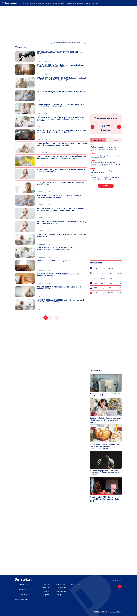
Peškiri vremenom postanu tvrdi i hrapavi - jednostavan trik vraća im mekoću (104, 149)
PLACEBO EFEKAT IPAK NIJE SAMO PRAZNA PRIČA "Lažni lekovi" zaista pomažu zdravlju (60, 105)
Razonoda (94, 3)
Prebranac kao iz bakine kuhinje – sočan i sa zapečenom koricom (106, 171)
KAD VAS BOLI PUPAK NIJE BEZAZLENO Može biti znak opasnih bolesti (59, 288)
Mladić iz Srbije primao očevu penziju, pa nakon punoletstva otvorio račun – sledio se (105, 473)
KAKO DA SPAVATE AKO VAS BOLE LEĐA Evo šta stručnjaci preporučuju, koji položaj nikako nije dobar (61, 131)
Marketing (24, 584)
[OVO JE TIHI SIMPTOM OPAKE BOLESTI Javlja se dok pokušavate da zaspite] (25, 278)
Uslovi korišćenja (21, 599)
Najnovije (25, 3)
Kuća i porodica (66, 3)
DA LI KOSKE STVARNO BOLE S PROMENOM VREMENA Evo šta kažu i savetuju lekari (61, 92)
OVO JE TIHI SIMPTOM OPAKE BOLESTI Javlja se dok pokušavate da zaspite (58, 275)
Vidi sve (106, 186)
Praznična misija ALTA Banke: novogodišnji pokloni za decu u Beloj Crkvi (104, 499)
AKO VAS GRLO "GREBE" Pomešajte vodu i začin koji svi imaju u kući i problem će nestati (62, 223)
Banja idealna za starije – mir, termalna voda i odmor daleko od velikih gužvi (106, 178)
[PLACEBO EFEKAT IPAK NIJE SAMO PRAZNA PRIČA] (25, 108)
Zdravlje (87, 3)
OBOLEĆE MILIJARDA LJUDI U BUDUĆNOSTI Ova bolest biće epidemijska (61, 236)
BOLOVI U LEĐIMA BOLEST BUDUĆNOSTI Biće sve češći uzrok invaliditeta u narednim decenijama (60, 249)
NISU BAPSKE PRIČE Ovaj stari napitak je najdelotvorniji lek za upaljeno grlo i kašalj (61, 170)
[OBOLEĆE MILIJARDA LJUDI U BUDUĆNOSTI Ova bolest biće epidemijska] (25, 239)
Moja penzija (56, 3)
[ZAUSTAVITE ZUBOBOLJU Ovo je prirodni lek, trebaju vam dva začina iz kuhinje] (25, 187)
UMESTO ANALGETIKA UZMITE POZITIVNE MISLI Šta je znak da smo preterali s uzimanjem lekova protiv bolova (61, 157)
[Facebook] (120, 586)
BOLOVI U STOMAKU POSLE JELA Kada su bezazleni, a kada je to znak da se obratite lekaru (62, 196)
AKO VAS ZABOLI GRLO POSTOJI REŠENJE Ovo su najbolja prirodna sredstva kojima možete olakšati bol (60, 210)
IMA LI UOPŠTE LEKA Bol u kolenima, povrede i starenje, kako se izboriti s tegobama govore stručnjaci (62, 144)
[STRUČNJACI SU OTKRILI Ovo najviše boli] (25, 265)
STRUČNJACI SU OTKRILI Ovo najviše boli (54, 261)
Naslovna (46, 584)
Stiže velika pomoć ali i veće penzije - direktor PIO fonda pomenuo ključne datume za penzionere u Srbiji (106, 164)
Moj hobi (48, 3)
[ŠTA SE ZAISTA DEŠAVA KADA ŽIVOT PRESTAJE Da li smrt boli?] (25, 56)
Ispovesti (41, 3)
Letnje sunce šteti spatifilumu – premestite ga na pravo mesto (105, 157)
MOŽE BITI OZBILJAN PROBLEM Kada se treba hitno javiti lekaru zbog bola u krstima (60, 301)
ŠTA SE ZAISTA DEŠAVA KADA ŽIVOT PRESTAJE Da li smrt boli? (61, 53)
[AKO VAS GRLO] (25, 226)
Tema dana (33, 3)
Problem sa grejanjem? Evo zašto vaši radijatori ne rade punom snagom (105, 395)
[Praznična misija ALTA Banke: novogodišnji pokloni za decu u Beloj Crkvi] (106, 486)
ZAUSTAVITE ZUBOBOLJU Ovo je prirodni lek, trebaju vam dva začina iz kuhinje (60, 183)
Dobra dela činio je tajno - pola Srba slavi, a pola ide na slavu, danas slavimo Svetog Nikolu (104, 446)
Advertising (23, 589)
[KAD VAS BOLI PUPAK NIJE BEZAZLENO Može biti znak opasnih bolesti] (25, 291)
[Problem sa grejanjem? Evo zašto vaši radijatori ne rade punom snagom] (106, 383)
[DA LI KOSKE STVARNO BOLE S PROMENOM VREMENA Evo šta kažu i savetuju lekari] (25, 95)
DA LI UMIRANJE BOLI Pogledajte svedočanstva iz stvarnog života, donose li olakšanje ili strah (61, 66)
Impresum (24, 594)
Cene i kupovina (78, 3)
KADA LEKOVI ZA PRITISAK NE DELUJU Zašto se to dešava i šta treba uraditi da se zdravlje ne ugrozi (61, 79)
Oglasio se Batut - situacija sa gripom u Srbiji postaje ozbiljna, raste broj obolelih (105, 420)
